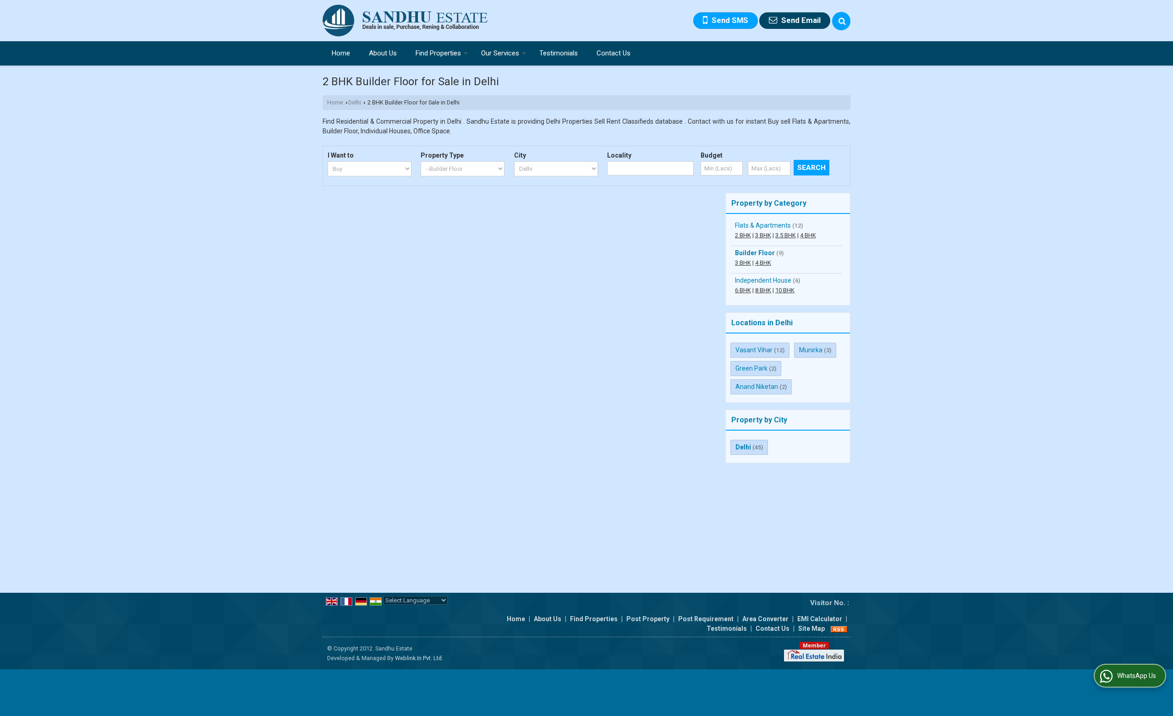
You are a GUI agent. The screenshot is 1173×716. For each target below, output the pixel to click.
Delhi (354, 102)
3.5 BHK (785, 235)
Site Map (811, 628)
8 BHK (763, 290)
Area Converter (765, 619)
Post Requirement (706, 619)
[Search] (841, 21)
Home (341, 53)
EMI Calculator (819, 619)
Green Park (751, 368)
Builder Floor (755, 253)
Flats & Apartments (763, 225)
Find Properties (438, 53)
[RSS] (839, 628)
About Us (383, 53)
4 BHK (808, 235)
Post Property (647, 619)
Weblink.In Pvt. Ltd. (419, 658)
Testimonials (558, 53)
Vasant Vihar (754, 350)
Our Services (500, 53)
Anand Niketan (756, 386)
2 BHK (743, 235)
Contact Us (613, 53)
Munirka (810, 350)
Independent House (763, 280)
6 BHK (743, 290)
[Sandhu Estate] (405, 21)
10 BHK (785, 290)
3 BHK (763, 235)
